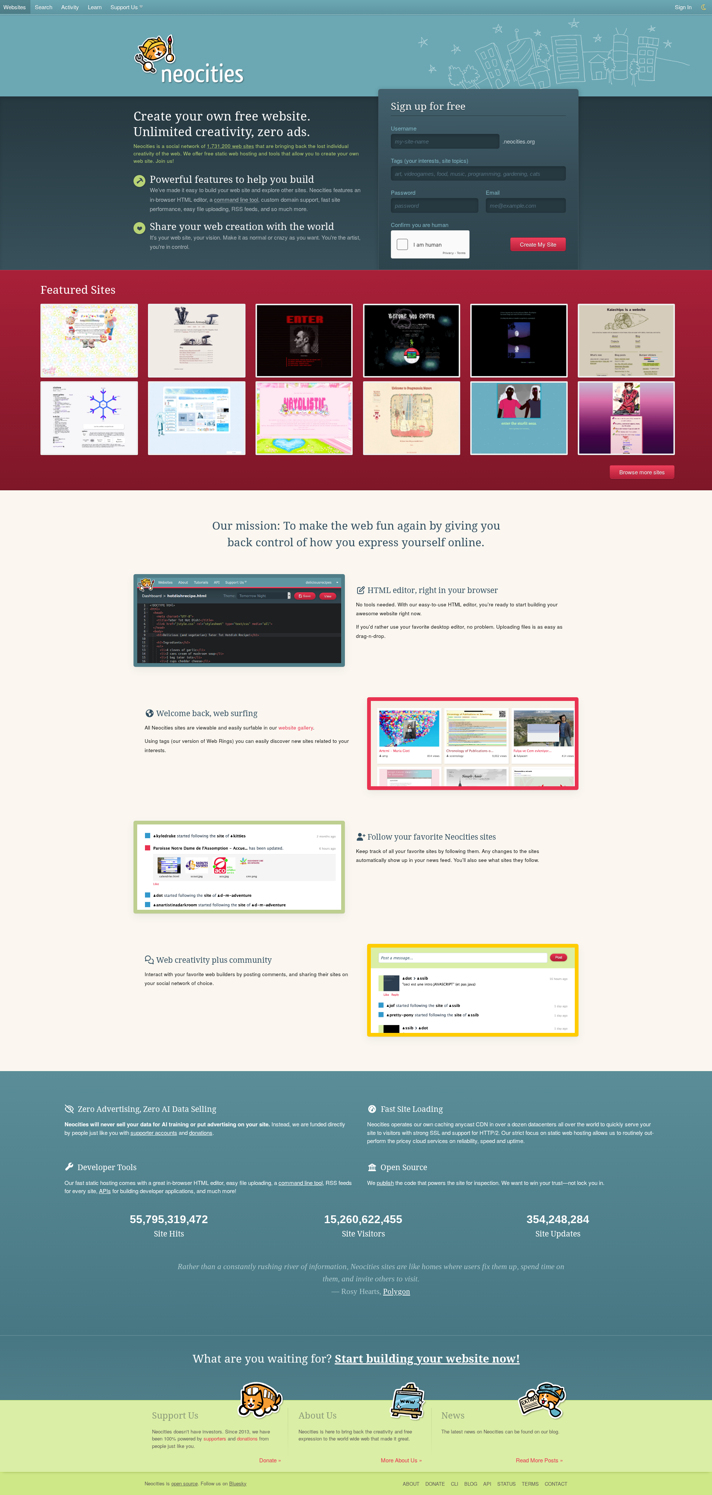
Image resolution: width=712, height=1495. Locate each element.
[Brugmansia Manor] (412, 418)
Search (43, 7)
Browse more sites (642, 472)
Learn (95, 7)
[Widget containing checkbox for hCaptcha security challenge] (430, 244)
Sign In (683, 7)
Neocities (155, 1483)
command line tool (236, 200)
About (411, 1483)
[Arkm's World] (519, 341)
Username (403, 128)
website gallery (295, 727)
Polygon (396, 1291)
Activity (70, 7)
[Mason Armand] (196, 341)
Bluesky (238, 1483)
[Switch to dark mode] (704, 7)
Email (493, 192)
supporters (215, 1438)
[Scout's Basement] (412, 341)
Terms (530, 1483)
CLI (454, 1483)
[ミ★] (89, 341)
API (487, 1483)
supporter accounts (154, 1132)
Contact (556, 1483)
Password (403, 192)
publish (385, 1182)
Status (506, 1483)
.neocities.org (518, 141)
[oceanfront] (196, 418)
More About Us (399, 1460)
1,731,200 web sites (230, 146)
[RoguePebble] (304, 341)
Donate (268, 1460)
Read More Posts (537, 1460)
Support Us (124, 7)
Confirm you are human (419, 224)
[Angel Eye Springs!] (626, 418)
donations (200, 1132)
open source (184, 1483)
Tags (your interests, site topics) (429, 160)
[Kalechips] (626, 341)
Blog (470, 1483)
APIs (105, 1191)
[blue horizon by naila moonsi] (519, 418)
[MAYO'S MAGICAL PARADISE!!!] (304, 418)
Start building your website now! (427, 1358)
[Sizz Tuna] (89, 418)
